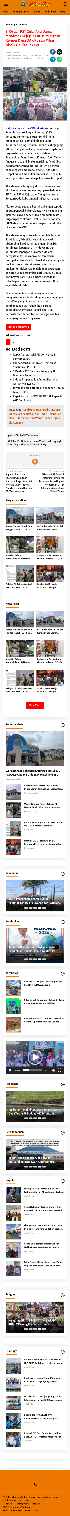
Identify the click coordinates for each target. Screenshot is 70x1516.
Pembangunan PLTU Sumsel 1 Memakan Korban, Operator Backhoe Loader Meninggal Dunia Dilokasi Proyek (44, 1020)
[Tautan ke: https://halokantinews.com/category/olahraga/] (62, 1352)
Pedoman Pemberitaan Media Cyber (20, 1510)
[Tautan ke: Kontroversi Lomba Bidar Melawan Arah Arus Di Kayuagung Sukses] (13, 1384)
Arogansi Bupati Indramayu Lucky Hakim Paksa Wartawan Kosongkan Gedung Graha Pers (42, 1246)
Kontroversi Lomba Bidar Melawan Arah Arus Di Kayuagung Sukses (42, 1380)
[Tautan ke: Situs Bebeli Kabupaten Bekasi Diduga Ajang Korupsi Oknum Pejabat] (13, 1006)
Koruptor (26, 55)
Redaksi (36, 1504)
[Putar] (10, 1070)
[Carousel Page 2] (30, 908)
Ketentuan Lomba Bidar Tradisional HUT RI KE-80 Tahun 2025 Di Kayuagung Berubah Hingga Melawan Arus (44, 1361)
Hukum (9, 55)
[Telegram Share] (53, 59)
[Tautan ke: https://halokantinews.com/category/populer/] (62, 1181)
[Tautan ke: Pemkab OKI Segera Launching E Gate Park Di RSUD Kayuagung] (13, 987)
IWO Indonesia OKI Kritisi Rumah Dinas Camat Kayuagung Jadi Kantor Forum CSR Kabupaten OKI (49, 528)
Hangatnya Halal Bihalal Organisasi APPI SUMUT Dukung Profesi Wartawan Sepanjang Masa (32, 1322)
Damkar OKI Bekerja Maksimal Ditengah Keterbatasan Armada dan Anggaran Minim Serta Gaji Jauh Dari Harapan (50, 586)
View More (35, 705)
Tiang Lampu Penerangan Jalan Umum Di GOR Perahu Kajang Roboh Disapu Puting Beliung (43, 1227)
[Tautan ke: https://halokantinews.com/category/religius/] (62, 1295)
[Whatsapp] (59, 59)
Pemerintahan (41, 55)
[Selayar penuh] (59, 1070)
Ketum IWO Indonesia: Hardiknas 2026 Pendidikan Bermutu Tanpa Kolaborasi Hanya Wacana (31, 949)
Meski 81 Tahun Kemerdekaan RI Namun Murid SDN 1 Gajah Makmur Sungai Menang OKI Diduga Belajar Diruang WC (20, 557)
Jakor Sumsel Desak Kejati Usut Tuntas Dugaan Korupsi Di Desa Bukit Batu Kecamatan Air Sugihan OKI (44, 1264)
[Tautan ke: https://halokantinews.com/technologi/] (62, 973)
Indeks (8, 1504)
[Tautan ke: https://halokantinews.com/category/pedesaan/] (62, 1084)
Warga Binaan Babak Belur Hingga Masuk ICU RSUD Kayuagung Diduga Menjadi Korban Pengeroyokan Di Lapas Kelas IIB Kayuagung (19, 528)
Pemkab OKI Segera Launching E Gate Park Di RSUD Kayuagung (43, 983)
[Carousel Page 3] (35, 908)
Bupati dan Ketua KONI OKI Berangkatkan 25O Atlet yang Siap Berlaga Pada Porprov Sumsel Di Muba (44, 1417)
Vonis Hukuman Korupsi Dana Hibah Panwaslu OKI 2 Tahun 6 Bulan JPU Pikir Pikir (44, 1209)
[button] (35, 1057)
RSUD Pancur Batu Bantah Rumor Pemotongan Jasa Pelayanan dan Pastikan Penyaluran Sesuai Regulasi (33, 901)
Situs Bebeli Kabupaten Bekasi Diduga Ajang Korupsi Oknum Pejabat (44, 1002)
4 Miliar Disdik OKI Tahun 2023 (22, 435)
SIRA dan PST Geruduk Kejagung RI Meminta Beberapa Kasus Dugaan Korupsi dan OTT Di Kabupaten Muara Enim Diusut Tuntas (51, 481)
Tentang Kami (22, 1504)
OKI (32, 55)
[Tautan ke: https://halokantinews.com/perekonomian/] (62, 1132)
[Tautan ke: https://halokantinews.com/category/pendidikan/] (62, 922)
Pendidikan (10, 58)
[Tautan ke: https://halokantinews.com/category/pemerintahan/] (62, 725)
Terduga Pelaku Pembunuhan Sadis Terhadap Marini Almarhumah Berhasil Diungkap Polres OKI (44, 1191)
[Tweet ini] (59, 52)
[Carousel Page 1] (26, 908)
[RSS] (35, 462)
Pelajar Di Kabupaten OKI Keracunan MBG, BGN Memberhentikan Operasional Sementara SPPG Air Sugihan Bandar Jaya (19, 586)
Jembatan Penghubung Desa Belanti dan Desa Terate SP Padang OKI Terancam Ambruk (32, 1112)
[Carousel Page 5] (44, 908)
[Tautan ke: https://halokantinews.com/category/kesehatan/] (62, 874)
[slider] (32, 1070)
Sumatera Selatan (24, 58)
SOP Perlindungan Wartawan (17, 1507)
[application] (35, 1057)
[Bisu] (53, 1070)
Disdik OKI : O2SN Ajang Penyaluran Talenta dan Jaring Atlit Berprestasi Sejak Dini (42, 1398)
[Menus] (6, 4)
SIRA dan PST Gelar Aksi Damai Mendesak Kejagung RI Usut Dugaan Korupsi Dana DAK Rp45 (34, 443)
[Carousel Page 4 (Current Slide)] (39, 908)
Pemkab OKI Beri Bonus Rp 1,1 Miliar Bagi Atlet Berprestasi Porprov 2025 (42, 1435)
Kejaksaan (17, 55)
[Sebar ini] (53, 52)
